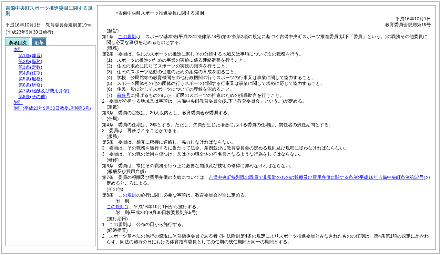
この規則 (127, 36)
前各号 (123, 95)
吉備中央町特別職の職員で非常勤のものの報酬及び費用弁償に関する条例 (317, 177)
